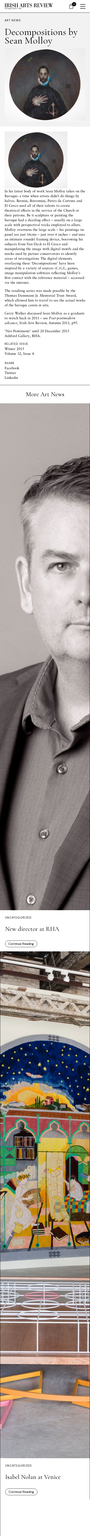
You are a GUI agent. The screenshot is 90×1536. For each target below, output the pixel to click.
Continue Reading (21, 944)
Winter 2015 (14, 348)
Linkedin (11, 377)
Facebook (12, 368)
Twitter (10, 373)
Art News (13, 20)
